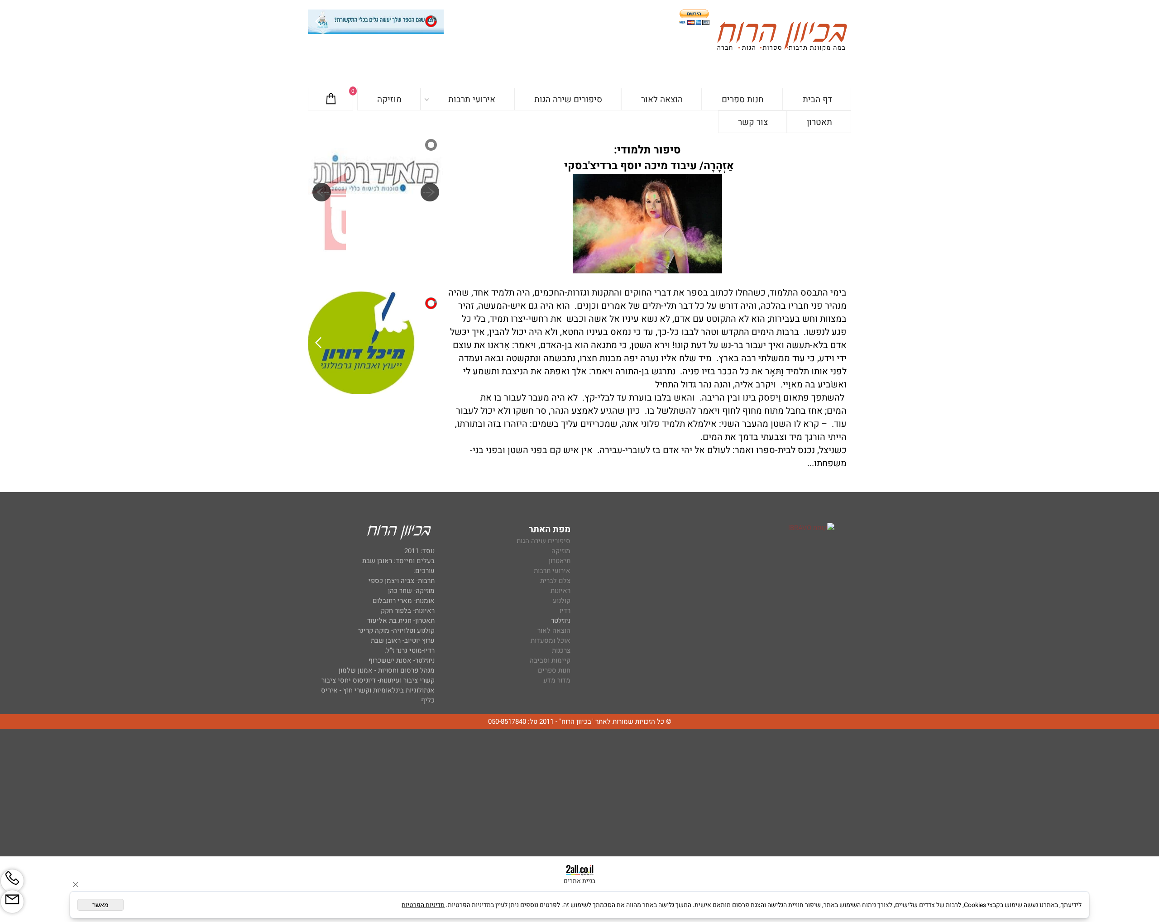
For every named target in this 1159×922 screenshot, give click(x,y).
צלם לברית (555, 581)
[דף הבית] (782, 37)
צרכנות (561, 650)
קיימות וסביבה (550, 660)
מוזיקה (389, 99)
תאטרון (819, 122)
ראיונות (560, 591)
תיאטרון (559, 561)
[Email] (12, 901)
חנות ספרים (743, 99)
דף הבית (817, 99)
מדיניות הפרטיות (423, 905)
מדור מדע (556, 680)
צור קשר (753, 122)
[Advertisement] (579, 793)
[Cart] (331, 99)
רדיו (565, 611)
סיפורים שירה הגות (568, 99)
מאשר (100, 904)
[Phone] (12, 880)
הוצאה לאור (662, 99)
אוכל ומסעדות (550, 640)
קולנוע (560, 601)
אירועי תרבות (471, 99)
